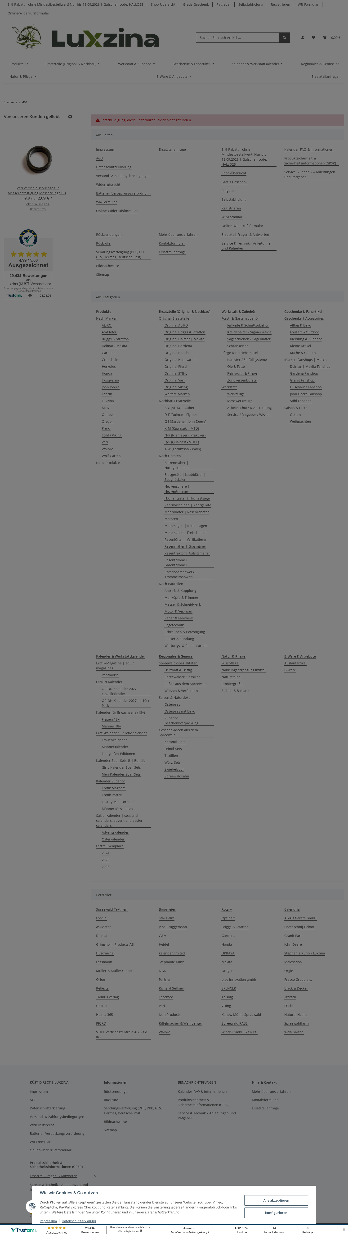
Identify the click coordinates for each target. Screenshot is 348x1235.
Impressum (48, 1221)
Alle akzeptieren (276, 1200)
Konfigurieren (276, 1213)
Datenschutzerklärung (79, 1221)
